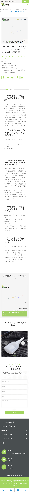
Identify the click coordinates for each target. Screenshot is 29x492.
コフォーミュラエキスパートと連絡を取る (15, 367)
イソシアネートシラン (23, 9)
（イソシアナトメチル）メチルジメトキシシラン (12, 11)
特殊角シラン (5, 430)
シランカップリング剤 (11, 9)
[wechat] (18, 490)
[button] (26, 301)
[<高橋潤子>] (10, 490)
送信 (14, 412)
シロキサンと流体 (6, 434)
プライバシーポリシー (16, 483)
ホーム (3, 9)
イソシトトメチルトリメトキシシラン (14, 314)
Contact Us (11, 89)
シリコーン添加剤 (6, 438)
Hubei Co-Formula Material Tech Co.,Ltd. (17, 480)
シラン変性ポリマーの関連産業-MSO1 (14, 324)
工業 (2, 443)
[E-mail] (3, 490)
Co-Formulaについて (7, 422)
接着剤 (14, 353)
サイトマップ (5, 483)
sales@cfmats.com (13, 461)
